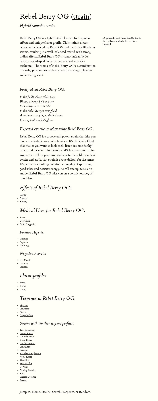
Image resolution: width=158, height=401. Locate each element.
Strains (46, 392)
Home (36, 392)
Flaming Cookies (27, 370)
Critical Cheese (27, 336)
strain (81, 16)
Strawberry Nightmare (30, 353)
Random (84, 392)
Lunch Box (25, 347)
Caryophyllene (26, 315)
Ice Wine (24, 367)
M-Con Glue (26, 363)
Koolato (23, 380)
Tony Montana (27, 330)
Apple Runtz (26, 357)
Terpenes (68, 392)
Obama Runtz (26, 333)
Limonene (24, 308)
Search (56, 392)
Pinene (23, 312)
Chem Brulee (26, 340)
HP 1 (22, 373)
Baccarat (23, 350)
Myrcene (24, 305)
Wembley (24, 360)
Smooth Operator (28, 377)
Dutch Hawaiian (27, 343)
